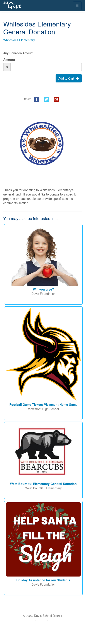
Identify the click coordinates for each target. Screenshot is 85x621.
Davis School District (48, 615)
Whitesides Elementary (19, 40)
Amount (9, 59)
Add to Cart (67, 78)
